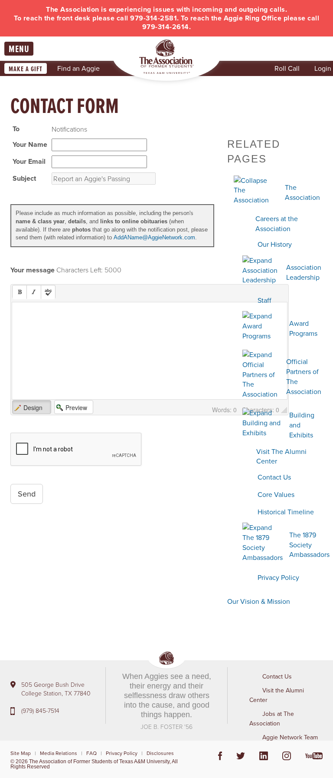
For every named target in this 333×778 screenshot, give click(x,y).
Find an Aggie (78, 68)
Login (322, 68)
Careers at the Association (276, 223)
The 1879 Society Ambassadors (309, 544)
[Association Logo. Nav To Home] (166, 57)
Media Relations (58, 753)
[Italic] (34, 292)
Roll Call (287, 68)
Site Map (20, 753)
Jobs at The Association (271, 718)
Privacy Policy (278, 577)
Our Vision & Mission (258, 601)
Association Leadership (303, 272)
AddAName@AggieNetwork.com (154, 237)
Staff (264, 300)
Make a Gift (25, 69)
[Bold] (19, 292)
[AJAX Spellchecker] (48, 292)
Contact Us (274, 477)
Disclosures (160, 753)
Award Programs (303, 328)
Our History (275, 244)
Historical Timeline (286, 511)
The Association (302, 192)
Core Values (276, 494)
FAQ (91, 753)
